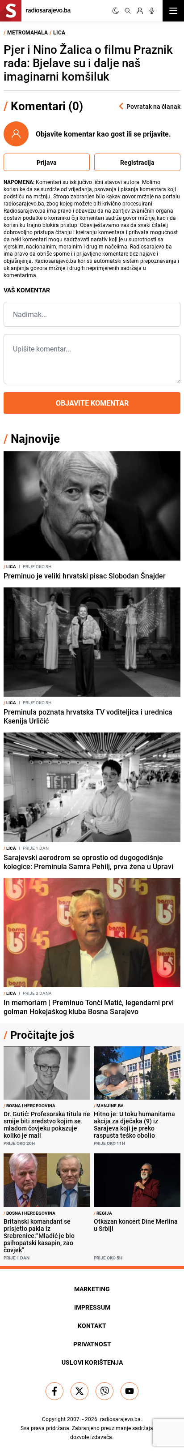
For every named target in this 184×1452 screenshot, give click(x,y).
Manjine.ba (109, 1105)
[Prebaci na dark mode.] (115, 11)
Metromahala (27, 32)
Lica (59, 32)
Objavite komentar (92, 403)
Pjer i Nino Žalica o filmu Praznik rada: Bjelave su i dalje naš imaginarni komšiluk (88, 63)
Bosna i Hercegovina (29, 1105)
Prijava (47, 162)
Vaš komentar (27, 290)
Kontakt (92, 1325)
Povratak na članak (153, 106)
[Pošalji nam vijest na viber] (104, 1391)
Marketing (92, 1289)
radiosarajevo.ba (120, 1418)
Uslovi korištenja (92, 1362)
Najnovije (35, 438)
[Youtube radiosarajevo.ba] (129, 1391)
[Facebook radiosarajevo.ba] (54, 1391)
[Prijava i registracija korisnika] (140, 11)
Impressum (92, 1307)
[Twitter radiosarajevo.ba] (79, 1391)
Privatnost (92, 1344)
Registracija (137, 162)
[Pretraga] (127, 10)
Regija (103, 1213)
